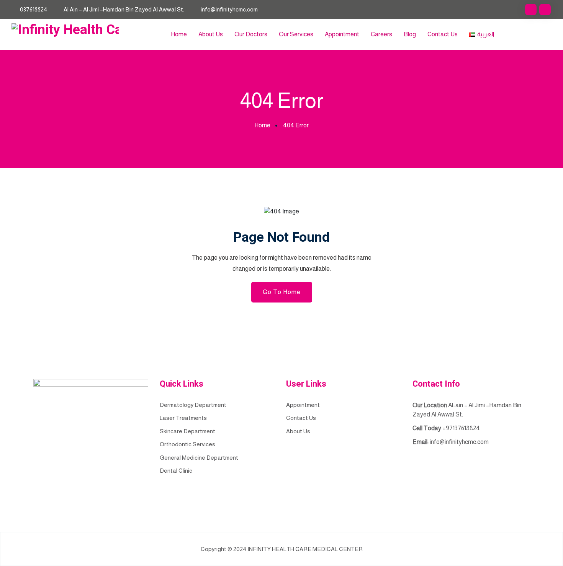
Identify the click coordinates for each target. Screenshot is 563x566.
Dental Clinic (176, 470)
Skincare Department (187, 431)
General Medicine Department (199, 457)
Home (179, 34)
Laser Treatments (183, 418)
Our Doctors (250, 34)
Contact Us (442, 34)
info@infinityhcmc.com (229, 9)
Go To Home (282, 292)
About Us (210, 34)
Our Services (296, 34)
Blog (410, 34)
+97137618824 (461, 428)
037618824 (33, 9)
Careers (381, 34)
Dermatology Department (193, 405)
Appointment (342, 34)
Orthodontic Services (187, 444)
